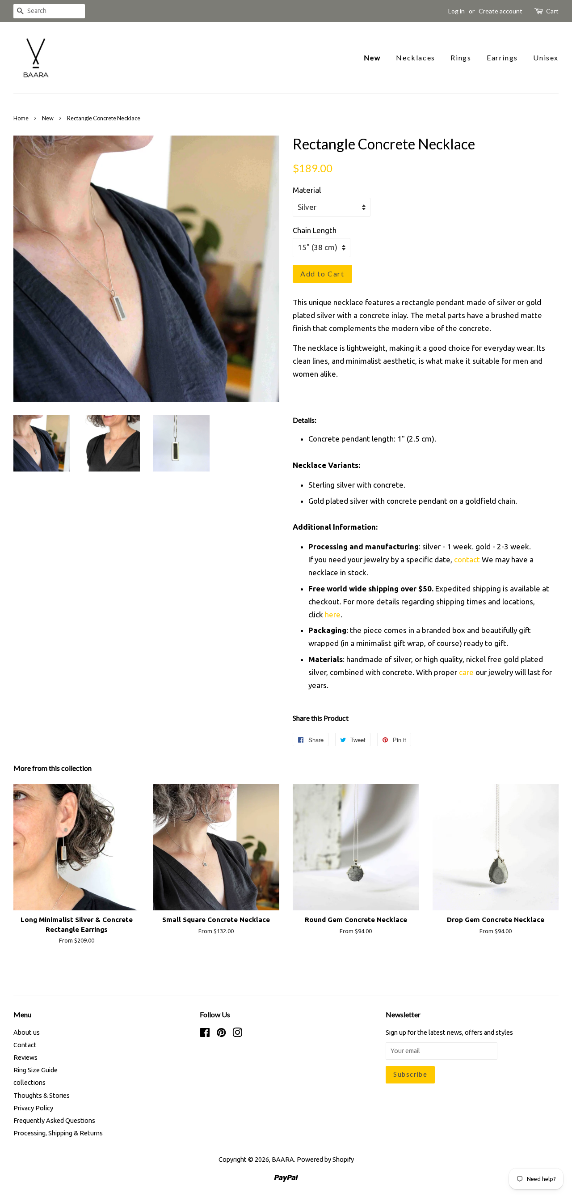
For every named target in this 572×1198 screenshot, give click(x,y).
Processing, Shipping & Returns (58, 1133)
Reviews (25, 1057)
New (372, 57)
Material (307, 190)
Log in (456, 11)
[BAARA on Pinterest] (221, 1034)
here (333, 614)
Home (21, 118)
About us (26, 1032)
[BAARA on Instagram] (237, 1034)
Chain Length (314, 230)
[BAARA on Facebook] (205, 1034)
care (466, 672)
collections (29, 1082)
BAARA (283, 1159)
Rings (460, 57)
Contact (25, 1045)
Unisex (546, 57)
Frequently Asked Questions (54, 1120)
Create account (500, 11)
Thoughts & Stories (41, 1095)
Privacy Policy (33, 1108)
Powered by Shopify (325, 1159)
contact (467, 559)
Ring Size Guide (35, 1070)
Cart (552, 11)
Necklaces (415, 57)
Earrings (502, 57)
